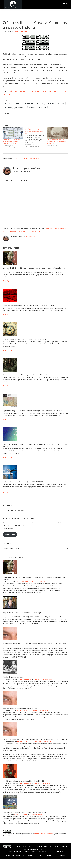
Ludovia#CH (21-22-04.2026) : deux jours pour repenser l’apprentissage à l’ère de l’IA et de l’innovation (34, 269)
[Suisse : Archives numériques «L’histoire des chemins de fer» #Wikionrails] (57, 133)
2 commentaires (36, 814)
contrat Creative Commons (43, 834)
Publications (34, 158)
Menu (65, 3)
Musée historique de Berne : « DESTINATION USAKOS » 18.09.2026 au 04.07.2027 (30, 306)
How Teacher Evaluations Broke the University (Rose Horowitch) (25, 339)
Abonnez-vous (10, 534)
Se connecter (57, 851)
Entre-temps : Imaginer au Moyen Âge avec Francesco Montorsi (25, 375)
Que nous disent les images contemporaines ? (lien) (20, 708)
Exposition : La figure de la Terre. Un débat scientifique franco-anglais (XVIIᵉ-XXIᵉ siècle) (33, 411)
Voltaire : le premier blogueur (13, 677)
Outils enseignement (20, 158)
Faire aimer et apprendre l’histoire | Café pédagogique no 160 (24, 812)
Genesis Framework (33, 851)
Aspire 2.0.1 (18, 851)
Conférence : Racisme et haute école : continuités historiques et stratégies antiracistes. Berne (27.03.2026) (35, 445)
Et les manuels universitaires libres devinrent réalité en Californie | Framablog (11, 141)
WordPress (46, 851)
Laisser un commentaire (40, 581)
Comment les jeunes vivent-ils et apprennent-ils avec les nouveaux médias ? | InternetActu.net (35, 739)
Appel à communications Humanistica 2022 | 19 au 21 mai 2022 (24, 781)
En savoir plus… (31, 237)
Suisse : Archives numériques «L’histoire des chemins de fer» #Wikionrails (56, 141)
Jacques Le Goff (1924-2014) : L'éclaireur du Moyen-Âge (22, 613)
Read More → (7, 281)
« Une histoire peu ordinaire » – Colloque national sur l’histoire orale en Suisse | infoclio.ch (34, 644)
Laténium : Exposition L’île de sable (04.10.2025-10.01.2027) (23, 482)
